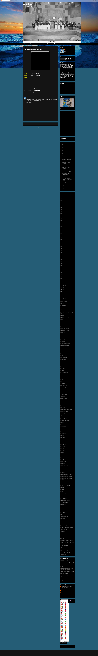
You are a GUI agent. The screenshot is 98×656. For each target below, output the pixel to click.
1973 (27, 92)
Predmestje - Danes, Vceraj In (66, 163)
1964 (61, 215)
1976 (61, 231)
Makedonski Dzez (63, 431)
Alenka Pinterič (63, 285)
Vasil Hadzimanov (63, 529)
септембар (65, 183)
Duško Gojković (63, 359)
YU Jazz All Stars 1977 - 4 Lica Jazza (67, 542)
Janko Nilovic (62, 383)
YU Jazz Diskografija (64, 545)
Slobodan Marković (63, 506)
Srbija (61, 514)
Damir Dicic (62, 337)
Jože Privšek (62, 400)
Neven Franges (63, 461)
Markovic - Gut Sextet (64, 560)
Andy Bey (62, 289)
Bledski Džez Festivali (64, 321)
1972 (61, 224)
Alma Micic (62, 287)
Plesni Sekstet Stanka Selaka (65, 485)
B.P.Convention (63, 305)
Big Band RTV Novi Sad (64, 317)
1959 (61, 205)
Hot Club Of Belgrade (64, 372)
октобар (64, 182)
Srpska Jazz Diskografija (39, 43)
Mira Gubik (62, 448)
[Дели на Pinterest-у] (39, 90)
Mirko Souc (62, 450)
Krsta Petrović (62, 407)
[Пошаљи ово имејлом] (34, 90)
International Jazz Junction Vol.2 (66, 377)
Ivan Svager (62, 379)
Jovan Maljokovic (63, 398)
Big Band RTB (63, 315)
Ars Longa (62, 303)
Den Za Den (62, 341)
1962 (61, 211)
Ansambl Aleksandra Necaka (65, 293)
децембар (65, 156)
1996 (61, 263)
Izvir (61, 381)
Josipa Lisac (62, 396)
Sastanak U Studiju (63, 498)
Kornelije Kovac (63, 405)
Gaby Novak (62, 368)
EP (60, 362)
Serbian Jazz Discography (67, 586)
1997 (61, 265)
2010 (61, 280)
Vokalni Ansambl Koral (64, 538)
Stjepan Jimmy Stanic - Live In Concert (67, 571)
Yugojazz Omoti (63, 547)
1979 (61, 237)
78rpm (61, 283)
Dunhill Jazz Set (63, 355)
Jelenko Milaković (63, 394)
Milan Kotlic (62, 441)
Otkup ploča (49, 43)
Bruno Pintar (62, 334)
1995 (61, 261)
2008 (61, 276)
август (64, 185)
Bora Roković (62, 324)
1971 (61, 222)
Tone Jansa (62, 523)
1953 (61, 198)
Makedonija (62, 429)
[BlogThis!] (35, 90)
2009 (61, 278)
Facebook (30, 43)
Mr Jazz (28, 90)
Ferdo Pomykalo (63, 366)
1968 (61, 220)
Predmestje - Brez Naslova (65, 166)
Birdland (61, 319)
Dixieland (62, 347)
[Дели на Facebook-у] (38, 90)
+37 (61, 194)
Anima (61, 291)
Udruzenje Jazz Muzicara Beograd (66, 527)
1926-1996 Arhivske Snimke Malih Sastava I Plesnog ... (67, 179)
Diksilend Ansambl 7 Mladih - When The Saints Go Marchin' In (66, 569)
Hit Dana (62, 370)
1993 (61, 259)
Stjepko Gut (62, 518)
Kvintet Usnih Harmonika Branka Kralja (67, 577)
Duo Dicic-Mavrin (63, 357)
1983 (61, 244)
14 (62, 150)
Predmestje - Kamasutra (66, 159)
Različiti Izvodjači (63, 493)
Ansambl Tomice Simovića (65, 298)
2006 (61, 274)
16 (62, 147)
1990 (61, 254)
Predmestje (62, 487)
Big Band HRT (63, 310)
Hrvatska (62, 374)
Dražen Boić (62, 353)
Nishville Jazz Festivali (64, 465)
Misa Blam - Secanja (64, 566)
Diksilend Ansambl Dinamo (65, 345)
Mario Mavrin (62, 435)
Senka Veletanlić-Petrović (65, 500)
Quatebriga (62, 489)
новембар (65, 158)
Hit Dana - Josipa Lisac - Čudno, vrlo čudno (66, 176)
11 (62, 155)
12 (62, 153)
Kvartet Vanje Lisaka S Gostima (66, 409)
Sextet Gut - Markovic (64, 502)
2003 (61, 270)
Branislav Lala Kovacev (64, 328)
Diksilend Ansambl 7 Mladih (65, 343)
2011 (61, 282)
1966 (61, 218)
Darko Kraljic (62, 339)
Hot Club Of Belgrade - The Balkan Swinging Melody (66, 171)
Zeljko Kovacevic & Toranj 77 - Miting (67, 562)
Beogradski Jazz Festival (64, 307)
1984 (61, 246)
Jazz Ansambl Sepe (63, 385)
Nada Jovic (62, 457)
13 (62, 152)
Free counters (63, 642)
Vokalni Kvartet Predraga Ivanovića (66, 540)
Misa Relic (62, 455)
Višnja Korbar (62, 531)
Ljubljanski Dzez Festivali (64, 418)
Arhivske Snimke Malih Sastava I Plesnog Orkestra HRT (66, 301)
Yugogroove (64, 590)
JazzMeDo (62, 390)
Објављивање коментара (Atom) (43, 127)
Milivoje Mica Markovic (64, 444)
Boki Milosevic (31, 92)
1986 (61, 250)
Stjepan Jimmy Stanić (64, 516)
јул (63, 187)
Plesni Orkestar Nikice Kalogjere (66, 474)
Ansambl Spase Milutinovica (65, 296)
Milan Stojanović (63, 442)
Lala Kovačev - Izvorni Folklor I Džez (66, 174)
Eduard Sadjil (62, 361)
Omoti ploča (56, 43)
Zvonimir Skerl (63, 554)
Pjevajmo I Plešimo (63, 470)
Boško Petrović (63, 326)
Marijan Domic (63, 433)
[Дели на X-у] (37, 90)
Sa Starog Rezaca (63, 496)
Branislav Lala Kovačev (64, 330)
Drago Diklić (62, 351)
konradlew (48, 653)
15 (62, 149)
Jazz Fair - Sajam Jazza (64, 387)
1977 (61, 233)
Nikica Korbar (62, 463)
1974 (61, 228)
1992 (61, 257)
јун (63, 188)
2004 (61, 272)
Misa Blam (62, 452)
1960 (61, 207)
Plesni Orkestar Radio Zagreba (66, 483)
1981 (61, 241)
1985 (61, 248)
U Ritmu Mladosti (63, 525)
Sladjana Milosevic (63, 504)
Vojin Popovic (62, 536)
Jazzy (61, 392)
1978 (61, 235)
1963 (61, 213)
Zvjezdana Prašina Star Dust (65, 552)
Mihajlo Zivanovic (63, 439)
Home (25, 43)
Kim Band (62, 403)
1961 (61, 209)
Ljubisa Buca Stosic (63, 416)
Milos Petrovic (62, 446)
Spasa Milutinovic (63, 512)
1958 (61, 203)
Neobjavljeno (62, 459)
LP (60, 424)
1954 (61, 200)
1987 (61, 252)
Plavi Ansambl (62, 472)
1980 (61, 239)
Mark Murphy (62, 437)
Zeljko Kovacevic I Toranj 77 (65, 550)
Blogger (56, 653)
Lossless (35, 92)
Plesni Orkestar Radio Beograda (66, 476)
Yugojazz (27, 4)
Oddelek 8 (62, 467)
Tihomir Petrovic (63, 520)
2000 (61, 267)
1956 (61, 202)
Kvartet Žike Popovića (64, 411)
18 (62, 144)
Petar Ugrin (62, 468)
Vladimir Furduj (63, 533)
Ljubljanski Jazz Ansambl (64, 420)
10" (61, 196)
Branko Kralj (62, 332)
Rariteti (61, 491)
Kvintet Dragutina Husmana (65, 413)
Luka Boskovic (63, 426)
